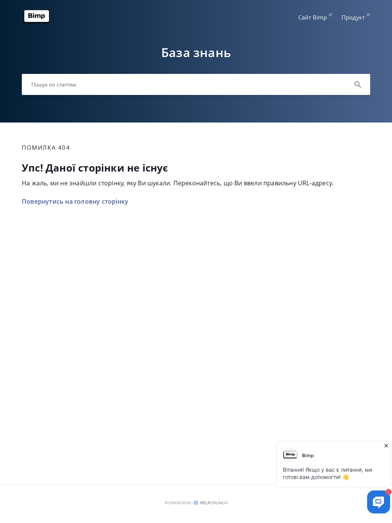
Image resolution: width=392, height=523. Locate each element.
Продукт (353, 17)
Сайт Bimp (312, 17)
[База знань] (36, 22)
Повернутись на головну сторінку (75, 201)
